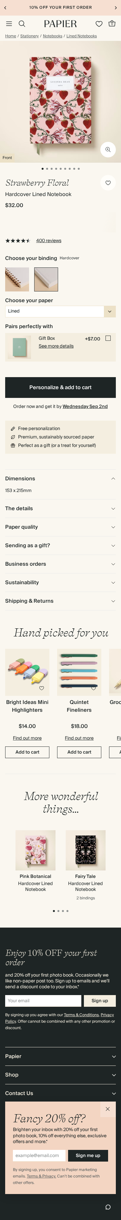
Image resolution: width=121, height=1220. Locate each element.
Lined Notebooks (81, 36)
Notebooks (52, 36)
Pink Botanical (35, 877)
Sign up (100, 1001)
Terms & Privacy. (41, 1176)
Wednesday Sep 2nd (85, 406)
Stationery (29, 36)
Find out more (27, 738)
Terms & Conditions (81, 1015)
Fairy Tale (85, 877)
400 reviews (48, 241)
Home (10, 36)
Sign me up (88, 1156)
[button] (108, 1109)
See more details (56, 346)
